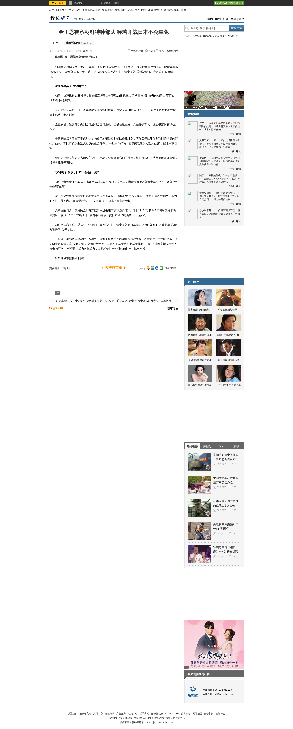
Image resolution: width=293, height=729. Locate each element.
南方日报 (88, 51)
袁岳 (201, 123)
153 (234, 464)
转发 (231, 133)
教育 (157, 10)
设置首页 (72, 713)
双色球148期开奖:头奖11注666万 (106, 300)
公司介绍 (186, 713)
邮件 (116, 3)
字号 (161, 51)
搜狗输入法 (85, 713)
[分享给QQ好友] (152, 268)
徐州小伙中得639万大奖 (144, 300)
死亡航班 (197, 36)
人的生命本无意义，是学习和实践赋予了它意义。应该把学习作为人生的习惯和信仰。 (219, 161)
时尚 (144, 10)
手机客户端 (137, 51)
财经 (111, 10)
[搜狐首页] (58, 3)
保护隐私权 (157, 713)
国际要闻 (78, 19)
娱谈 (104, 10)
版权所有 (181, 718)
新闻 (58, 10)
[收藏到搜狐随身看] (161, 268)
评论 (241, 19)
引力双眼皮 (231, 36)
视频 (98, 10)
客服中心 (133, 713)
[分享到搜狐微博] (148, 268)
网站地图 (197, 713)
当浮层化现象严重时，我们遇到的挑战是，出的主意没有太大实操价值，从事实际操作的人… (219, 126)
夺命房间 (219, 36)
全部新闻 (209, 713)
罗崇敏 (202, 158)
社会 (226, 19)
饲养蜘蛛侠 (208, 36)
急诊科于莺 (205, 210)
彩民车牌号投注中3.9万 (70, 300)
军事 (65, 10)
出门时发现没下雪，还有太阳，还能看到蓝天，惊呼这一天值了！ (219, 213)
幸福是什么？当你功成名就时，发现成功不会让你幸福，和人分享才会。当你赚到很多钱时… (219, 178)
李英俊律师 (205, 192)
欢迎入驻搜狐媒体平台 (231, 3)
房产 (137, 10)
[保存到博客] (170, 268)
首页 (51, 10)
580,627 (221, 510)
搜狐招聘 (109, 713)
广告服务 (121, 713)
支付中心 (98, 713)
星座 (183, 10)
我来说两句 (79, 42)
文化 (71, 10)
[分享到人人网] (156, 268)
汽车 (131, 10)
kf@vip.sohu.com (224, 694)
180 (234, 510)
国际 (218, 19)
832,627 (221, 464)
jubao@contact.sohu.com (159, 722)
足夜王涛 (204, 140)
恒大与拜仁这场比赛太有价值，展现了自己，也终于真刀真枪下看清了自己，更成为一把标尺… (219, 143)
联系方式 (144, 713)
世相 (117, 10)
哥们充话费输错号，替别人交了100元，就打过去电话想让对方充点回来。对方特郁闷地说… (219, 196)
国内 (210, 19)
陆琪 (201, 175)
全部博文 (220, 713)
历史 (78, 10)
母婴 (163, 10)
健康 (150, 10)
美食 (177, 10)
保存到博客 (172, 50)
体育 (84, 10)
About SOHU (172, 713)
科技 (124, 10)
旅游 (170, 10)
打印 (151, 51)
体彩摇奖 (166, 300)
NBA (91, 10)
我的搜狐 (106, 3)
